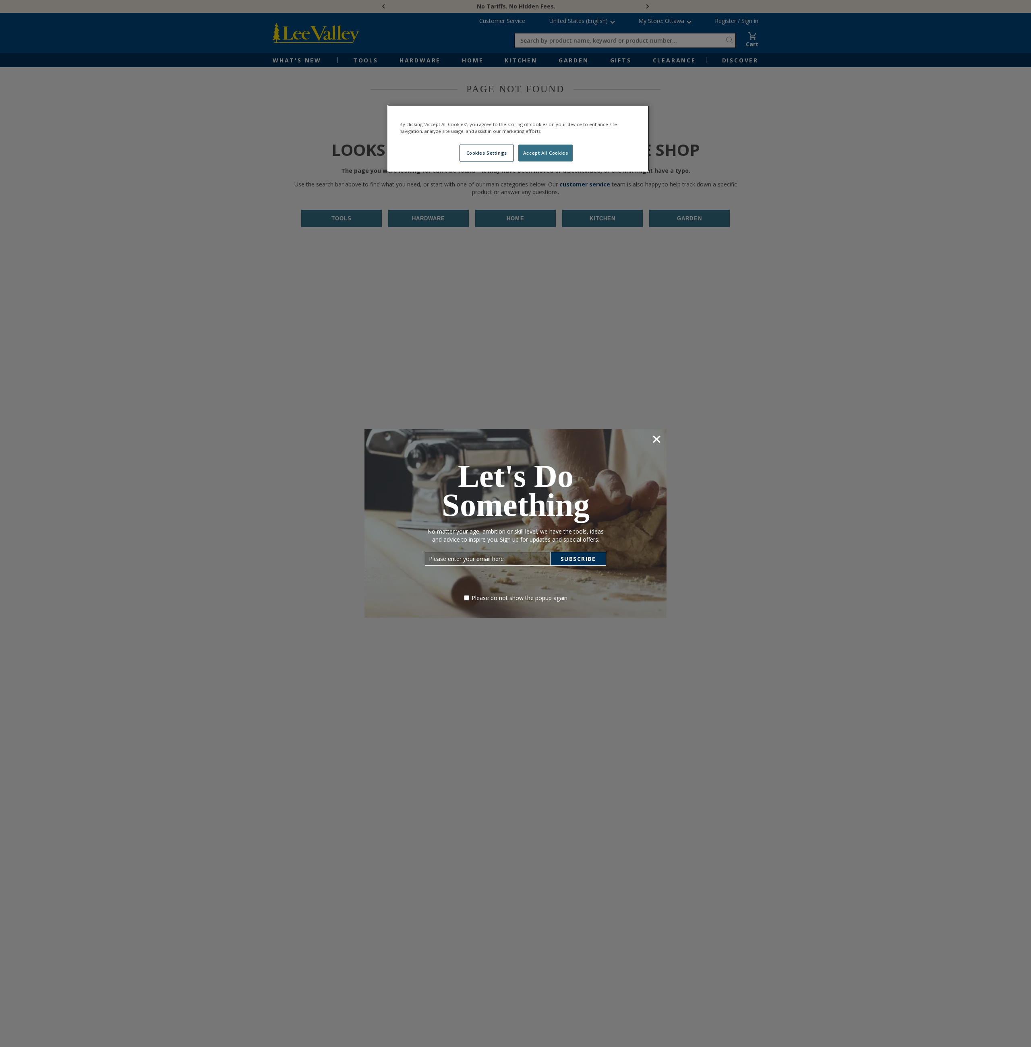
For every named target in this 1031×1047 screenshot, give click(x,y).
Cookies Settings (486, 153)
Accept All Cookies (545, 153)
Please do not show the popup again (519, 598)
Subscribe (578, 559)
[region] (518, 138)
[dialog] (515, 523)
